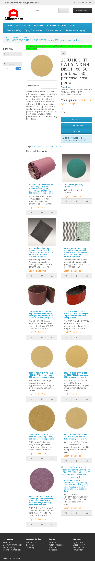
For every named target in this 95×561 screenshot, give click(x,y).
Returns (30, 544)
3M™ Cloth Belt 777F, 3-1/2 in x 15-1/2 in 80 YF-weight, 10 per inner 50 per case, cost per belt (76, 314)
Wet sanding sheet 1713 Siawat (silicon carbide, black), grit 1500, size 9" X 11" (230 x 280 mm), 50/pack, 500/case (41, 252)
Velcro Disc (43, 146)
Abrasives (38, 25)
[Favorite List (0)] (83, 2)
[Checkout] (90, 2)
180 (35, 146)
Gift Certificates (56, 544)
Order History (79, 544)
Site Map (30, 547)
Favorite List (78, 547)
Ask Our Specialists (76, 125)
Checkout (76, 131)
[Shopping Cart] (86, 2)
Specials (53, 549)
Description (33, 85)
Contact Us (31, 542)
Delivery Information (12, 544)
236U (51, 146)
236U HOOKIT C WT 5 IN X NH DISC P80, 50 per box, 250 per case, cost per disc (76, 436)
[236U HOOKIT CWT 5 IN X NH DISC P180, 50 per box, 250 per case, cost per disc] (41, 66)
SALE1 (58, 146)
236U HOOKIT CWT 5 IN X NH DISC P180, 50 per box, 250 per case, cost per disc (42, 40)
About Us (7, 542)
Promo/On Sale (23, 25)
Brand (15, 37)
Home (9, 25)
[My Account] (79, 2)
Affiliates (53, 547)
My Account (78, 542)
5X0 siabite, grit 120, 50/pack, (73, 185)
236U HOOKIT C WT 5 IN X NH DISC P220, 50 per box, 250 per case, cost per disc (41, 436)
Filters (73, 25)
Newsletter (78, 549)
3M (25, 37)
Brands (52, 542)
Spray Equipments (33, 30)
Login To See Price (37, 207)
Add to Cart (76, 119)
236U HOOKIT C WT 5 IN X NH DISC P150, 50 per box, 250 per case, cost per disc (76, 375)
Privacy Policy (9, 547)
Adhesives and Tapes (56, 25)
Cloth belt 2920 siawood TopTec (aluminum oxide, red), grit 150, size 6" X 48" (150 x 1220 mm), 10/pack (41, 314)
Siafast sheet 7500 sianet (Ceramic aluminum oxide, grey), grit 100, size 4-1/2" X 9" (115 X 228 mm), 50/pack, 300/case (76, 252)
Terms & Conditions (12, 549)
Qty (62, 108)
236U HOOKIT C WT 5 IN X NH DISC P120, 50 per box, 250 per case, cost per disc (41, 375)
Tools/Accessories (54, 30)
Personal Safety (14, 30)
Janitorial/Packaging (75, 30)
